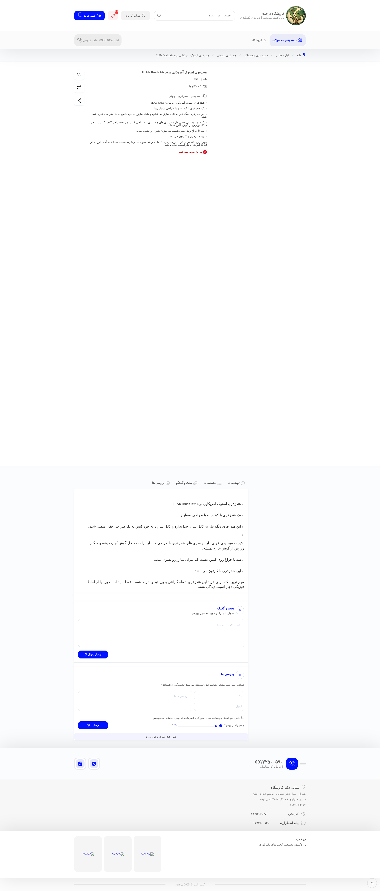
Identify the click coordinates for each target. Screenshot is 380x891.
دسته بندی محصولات (256, 55)
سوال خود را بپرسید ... (227, 624)
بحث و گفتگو (184, 482)
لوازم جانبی (282, 55)
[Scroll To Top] (372, 883)
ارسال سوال (95, 654)
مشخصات (210, 482)
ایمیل (239, 706)
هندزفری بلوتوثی (226, 55)
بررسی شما (181, 696)
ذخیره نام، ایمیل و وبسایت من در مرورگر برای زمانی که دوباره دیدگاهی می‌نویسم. (196, 717)
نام (240, 695)
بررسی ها (158, 482)
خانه (299, 55)
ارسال (96, 725)
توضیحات (233, 482)
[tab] (236, 483)
